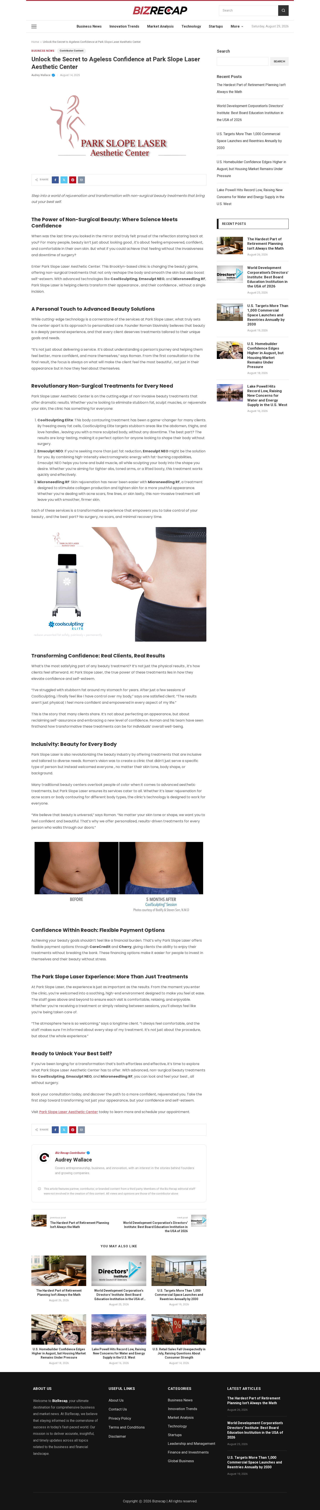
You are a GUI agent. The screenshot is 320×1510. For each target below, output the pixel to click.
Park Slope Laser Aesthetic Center (68, 1111)
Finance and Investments (188, 1452)
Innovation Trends (124, 26)
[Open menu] (34, 26)
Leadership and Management (191, 1443)
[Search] (283, 10)
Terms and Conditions (127, 1427)
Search (223, 51)
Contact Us (118, 1409)
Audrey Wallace (40, 75)
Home (35, 41)
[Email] (81, 179)
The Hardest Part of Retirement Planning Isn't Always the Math (251, 88)
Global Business (181, 1461)
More (235, 26)
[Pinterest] (72, 179)
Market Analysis (160, 26)
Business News (89, 26)
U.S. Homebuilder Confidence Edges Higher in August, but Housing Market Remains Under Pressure (59, 1353)
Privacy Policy (120, 1418)
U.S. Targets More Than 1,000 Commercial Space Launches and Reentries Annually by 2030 (179, 1295)
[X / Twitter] (64, 179)
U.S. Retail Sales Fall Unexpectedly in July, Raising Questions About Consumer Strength (179, 1353)
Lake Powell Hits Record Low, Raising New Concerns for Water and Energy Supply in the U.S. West (119, 1353)
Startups (216, 26)
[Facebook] (55, 179)
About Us (116, 1400)
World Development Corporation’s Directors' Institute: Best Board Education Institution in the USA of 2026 (250, 113)
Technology (191, 26)
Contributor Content (71, 50)
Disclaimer (117, 1436)
